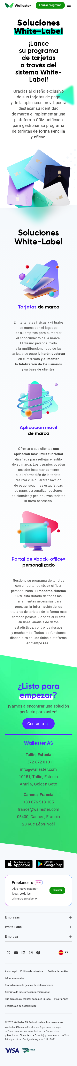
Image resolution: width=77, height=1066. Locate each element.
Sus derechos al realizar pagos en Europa (28, 999)
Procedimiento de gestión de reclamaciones (29, 985)
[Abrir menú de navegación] (69, 5)
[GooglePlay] (50, 864)
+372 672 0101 (38, 762)
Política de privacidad (32, 971)
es (66, 952)
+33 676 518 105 (38, 802)
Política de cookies (58, 971)
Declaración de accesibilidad (21, 1006)
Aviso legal (11, 971)
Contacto (35, 723)
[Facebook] (38, 952)
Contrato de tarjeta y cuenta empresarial (27, 992)
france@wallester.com (38, 809)
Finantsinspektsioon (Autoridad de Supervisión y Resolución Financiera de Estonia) (32, 1033)
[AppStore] (19, 864)
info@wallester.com (38, 769)
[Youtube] (16, 952)
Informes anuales (14, 978)
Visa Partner (61, 999)
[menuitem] (18, 5)
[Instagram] (30, 952)
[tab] (38, 917)
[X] (8, 952)
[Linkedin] (23, 952)
